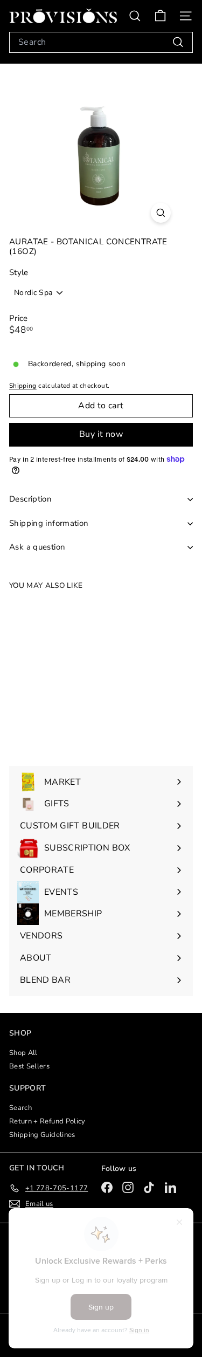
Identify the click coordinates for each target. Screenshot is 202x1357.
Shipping (23, 385)
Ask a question (37, 547)
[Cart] (160, 16)
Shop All (23, 1053)
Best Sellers (29, 1066)
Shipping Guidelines (42, 1135)
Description (30, 499)
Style (19, 273)
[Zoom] (161, 213)
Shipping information (49, 523)
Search (20, 1108)
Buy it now (101, 434)
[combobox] (101, 42)
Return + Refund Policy (47, 1121)
